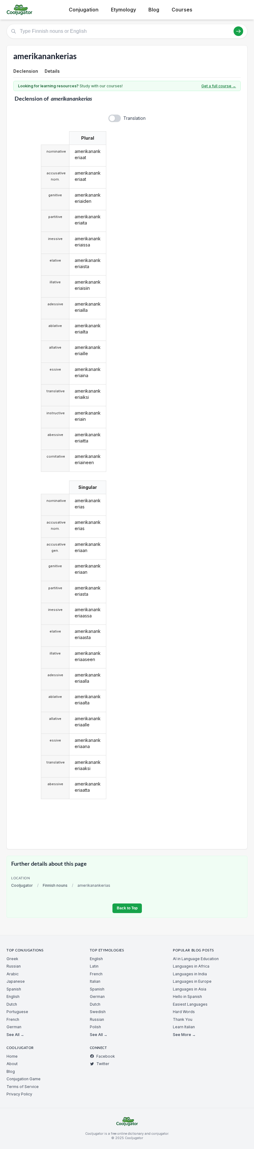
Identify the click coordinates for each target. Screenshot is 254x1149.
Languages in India (190, 974)
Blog (153, 10)
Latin (94, 966)
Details (52, 71)
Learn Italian (184, 1027)
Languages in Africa (191, 966)
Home (12, 1056)
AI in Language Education (196, 958)
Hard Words (184, 1011)
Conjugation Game (24, 1079)
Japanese (16, 981)
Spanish (14, 989)
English (13, 996)
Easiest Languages (190, 1004)
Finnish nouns (55, 885)
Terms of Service (23, 1086)
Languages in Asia (189, 989)
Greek (12, 958)
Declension (25, 71)
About (12, 1063)
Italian (95, 981)
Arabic (13, 974)
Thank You (182, 1019)
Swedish (98, 1011)
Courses (182, 10)
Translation (134, 118)
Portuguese (17, 1011)
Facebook (105, 1056)
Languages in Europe (192, 981)
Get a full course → (218, 86)
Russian (14, 966)
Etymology (123, 10)
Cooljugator (22, 885)
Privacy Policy (19, 1094)
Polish (95, 1027)
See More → (184, 1034)
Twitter (102, 1063)
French (13, 1019)
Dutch (12, 1004)
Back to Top (127, 908)
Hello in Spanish (187, 996)
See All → (15, 1034)
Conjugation (84, 10)
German (14, 1027)
